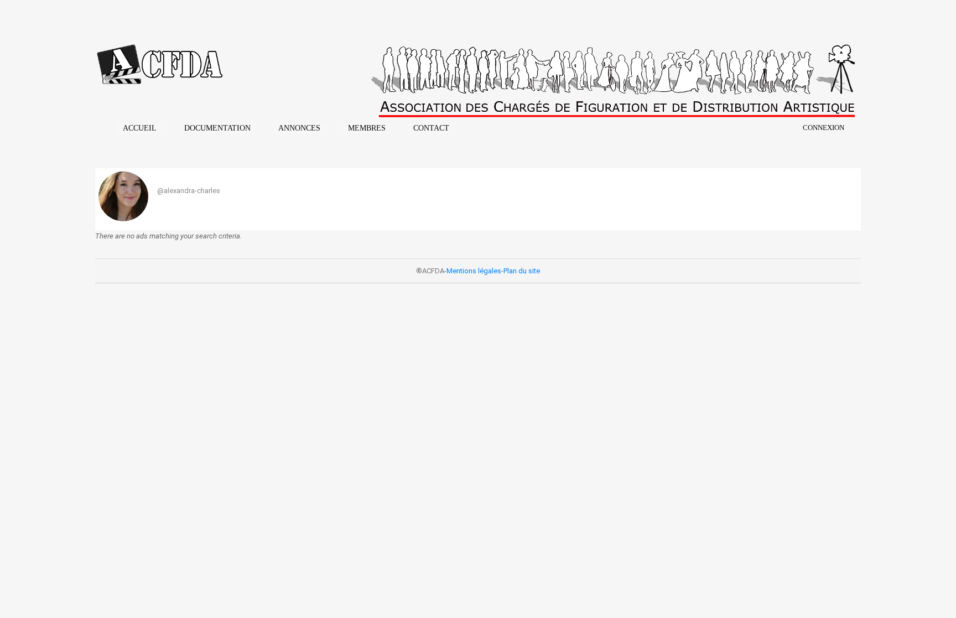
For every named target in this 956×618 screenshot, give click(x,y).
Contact (431, 128)
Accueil (140, 128)
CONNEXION (823, 127)
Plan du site (521, 271)
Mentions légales (473, 271)
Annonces (299, 128)
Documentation (217, 128)
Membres (367, 128)
